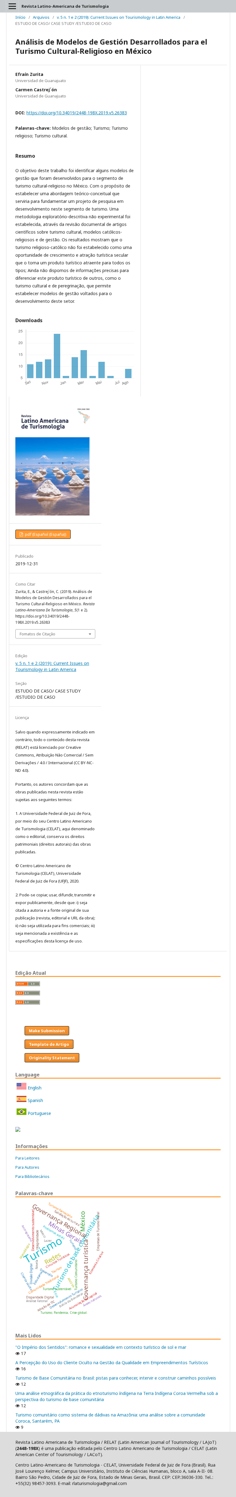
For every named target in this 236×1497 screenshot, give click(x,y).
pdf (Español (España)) (45, 534)
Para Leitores (27, 1158)
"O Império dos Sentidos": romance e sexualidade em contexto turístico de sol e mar (100, 1347)
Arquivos (41, 17)
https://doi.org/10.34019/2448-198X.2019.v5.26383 (76, 113)
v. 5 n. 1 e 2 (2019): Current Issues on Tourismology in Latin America (118, 17)
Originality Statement (52, 1058)
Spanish (34, 1100)
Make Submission (47, 1030)
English (33, 1088)
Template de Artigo (49, 1044)
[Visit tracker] (17, 1130)
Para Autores (27, 1167)
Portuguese (38, 1113)
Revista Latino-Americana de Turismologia (65, 6)
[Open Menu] (12, 6)
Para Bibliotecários (32, 1176)
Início (20, 17)
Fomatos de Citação (37, 634)
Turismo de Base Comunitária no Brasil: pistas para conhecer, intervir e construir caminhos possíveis (115, 1378)
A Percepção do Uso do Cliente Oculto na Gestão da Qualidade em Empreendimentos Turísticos (111, 1362)
